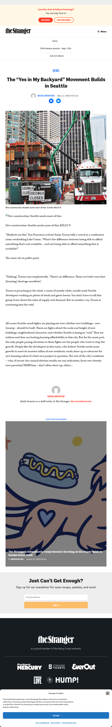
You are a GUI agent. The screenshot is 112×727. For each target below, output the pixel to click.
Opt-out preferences (42, 723)
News (54, 41)
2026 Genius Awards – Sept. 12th (55, 48)
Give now (45, 20)
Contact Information (69, 723)
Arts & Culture (57, 56)
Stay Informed (63, 20)
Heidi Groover (46, 95)
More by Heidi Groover (81, 401)
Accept (56, 715)
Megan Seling (17, 559)
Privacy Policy (55, 723)
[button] (107, 693)
